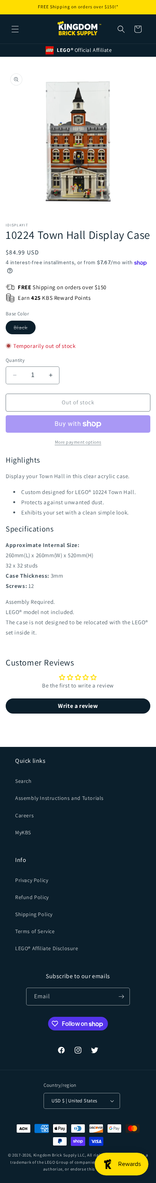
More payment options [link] (78, 442)
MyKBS (23, 832)
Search (23, 781)
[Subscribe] (121, 996)
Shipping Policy (34, 914)
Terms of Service (35, 931)
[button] (15, 29)
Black (25, 329)
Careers (24, 815)
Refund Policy (32, 897)
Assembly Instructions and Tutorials (59, 798)
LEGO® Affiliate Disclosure (46, 948)
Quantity (15, 360)
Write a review (78, 706)
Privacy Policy (31, 880)
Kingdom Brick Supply (55, 1155)
